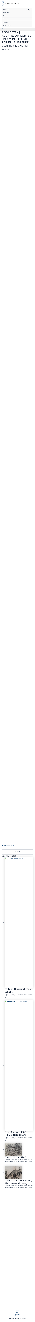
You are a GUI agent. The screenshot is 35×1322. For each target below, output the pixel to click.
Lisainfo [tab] (6, 847)
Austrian (4, 845)
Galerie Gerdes (12, 4)
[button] (2, 29)
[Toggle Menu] (28, 9)
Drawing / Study (7, 25)
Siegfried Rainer (10, 845)
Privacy (17, 1310)
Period (4, 15)
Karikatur (5, 19)
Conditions (17, 1314)
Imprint (17, 1309)
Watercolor (5, 22)
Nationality (6, 12)
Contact (17, 1312)
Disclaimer (17, 1316)
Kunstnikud (6, 9)
